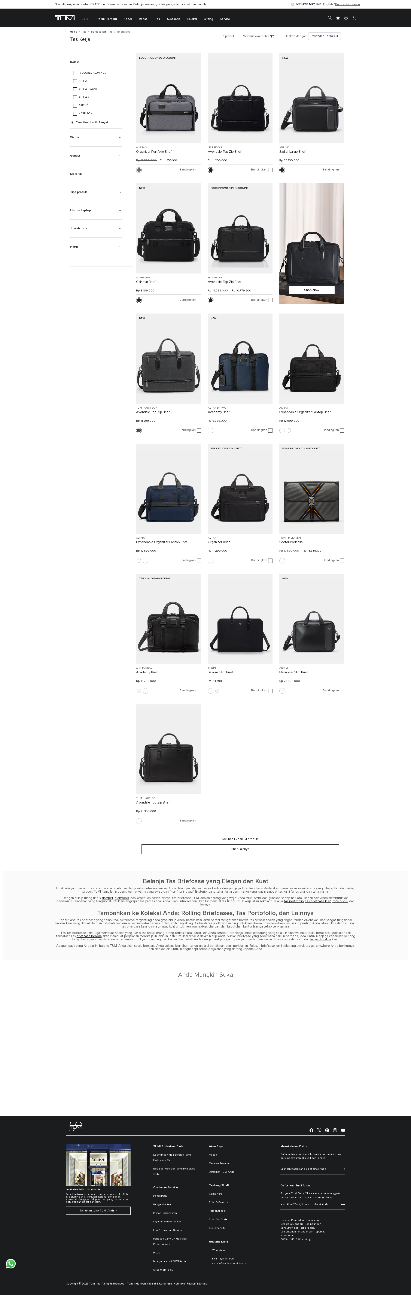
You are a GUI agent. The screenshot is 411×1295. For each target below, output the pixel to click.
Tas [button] (157, 19)
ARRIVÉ (284, 147)
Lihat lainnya (240, 849)
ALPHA (283, 408)
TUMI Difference (218, 1202)
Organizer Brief (219, 542)
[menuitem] (85, 18)
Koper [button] (128, 19)
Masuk (213, 1155)
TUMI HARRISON (147, 408)
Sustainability (217, 1228)
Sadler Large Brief (292, 151)
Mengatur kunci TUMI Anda (169, 1261)
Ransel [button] (143, 19)
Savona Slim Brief (220, 672)
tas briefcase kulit (318, 901)
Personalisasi (217, 1211)
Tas (84, 32)
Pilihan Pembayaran (165, 1213)
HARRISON (215, 147)
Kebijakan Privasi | (185, 1283)
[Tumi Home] (65, 17)
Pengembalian (162, 1204)
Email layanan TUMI (223, 1259)
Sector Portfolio (291, 542)
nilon (158, 926)
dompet (107, 898)
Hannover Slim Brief (293, 672)
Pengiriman (160, 1196)
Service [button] (225, 19)
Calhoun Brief (146, 282)
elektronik (122, 898)
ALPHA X (141, 147)
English (328, 4)
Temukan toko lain (308, 4)
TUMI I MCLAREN (290, 538)
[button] (96, 62)
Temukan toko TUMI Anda (97, 1210)
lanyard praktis (320, 939)
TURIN (212, 668)
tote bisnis (340, 901)
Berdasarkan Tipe (102, 32)
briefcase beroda (89, 936)
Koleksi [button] (192, 19)
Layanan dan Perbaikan (167, 1221)
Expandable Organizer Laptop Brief (305, 412)
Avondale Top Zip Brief (224, 151)
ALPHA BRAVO (145, 277)
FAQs (156, 1253)
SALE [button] (85, 19)
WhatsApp (218, 1250)
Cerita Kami (215, 1194)
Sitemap (202, 1283)
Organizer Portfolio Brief (154, 151)
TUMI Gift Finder (218, 1219)
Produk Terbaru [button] (106, 19)
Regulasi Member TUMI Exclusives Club (174, 1172)
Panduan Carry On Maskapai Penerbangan (170, 1242)
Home (73, 32)
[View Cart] (354, 18)
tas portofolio (294, 901)
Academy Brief (219, 412)
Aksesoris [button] (173, 19)
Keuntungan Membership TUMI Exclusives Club (172, 1158)
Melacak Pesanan (219, 1163)
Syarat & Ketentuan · (160, 1283)
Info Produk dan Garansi (167, 1230)
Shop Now (311, 290)
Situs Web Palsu (163, 1270)
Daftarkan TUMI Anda (221, 1172)
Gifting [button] (208, 19)
